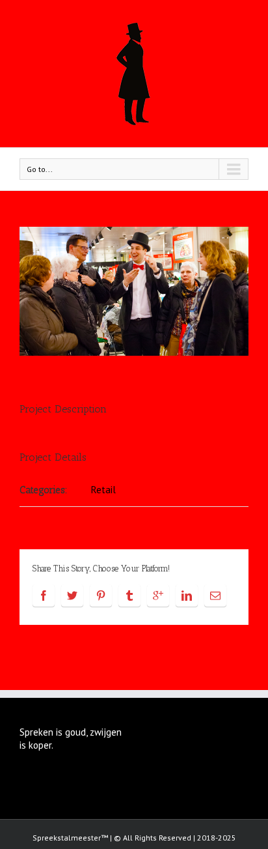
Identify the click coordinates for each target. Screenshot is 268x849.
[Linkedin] (187, 595)
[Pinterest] (101, 595)
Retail (103, 489)
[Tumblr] (129, 595)
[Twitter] (72, 595)
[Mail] (215, 595)
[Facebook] (44, 595)
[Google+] (158, 595)
